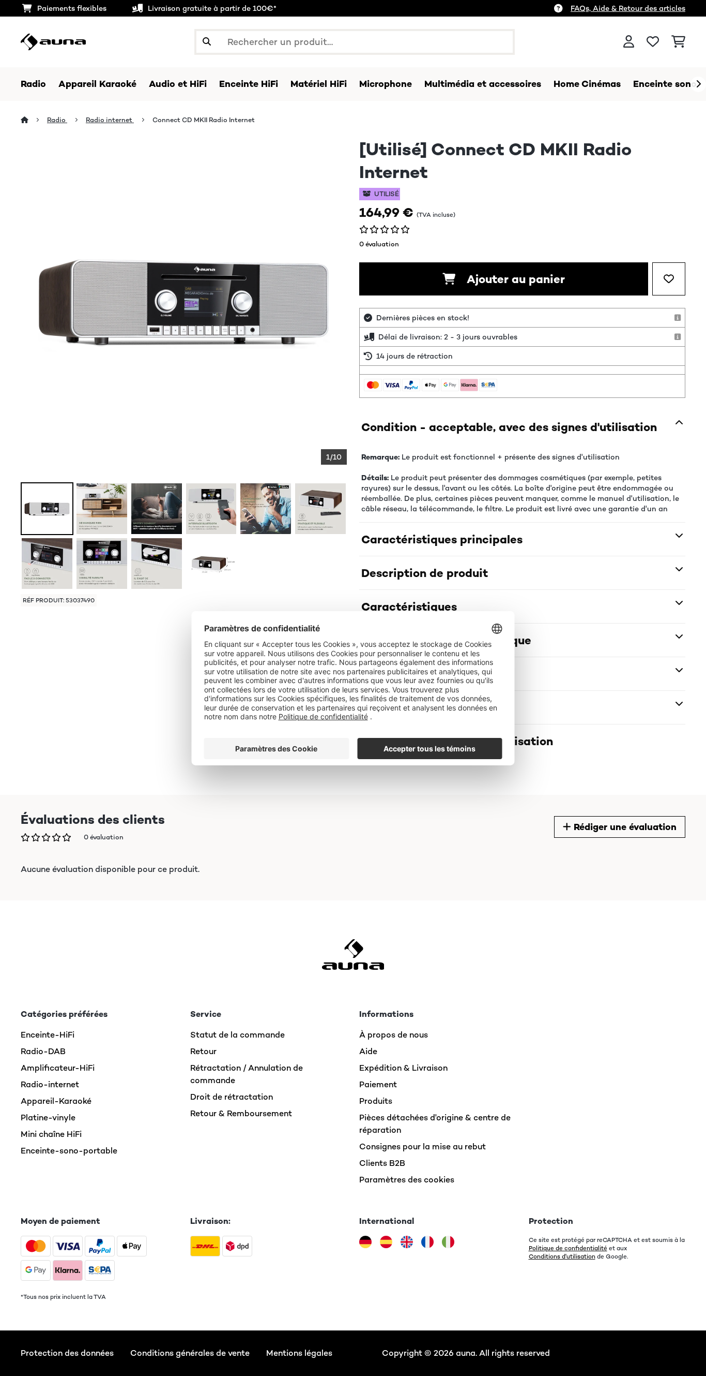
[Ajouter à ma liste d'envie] (668, 278)
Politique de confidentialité (568, 1248)
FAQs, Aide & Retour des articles (628, 8)
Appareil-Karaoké (56, 1101)
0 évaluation (379, 244)
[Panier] (678, 42)
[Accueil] (34, 119)
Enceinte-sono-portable (69, 1150)
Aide (368, 1051)
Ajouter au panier (514, 279)
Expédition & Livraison (403, 1067)
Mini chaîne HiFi (51, 1134)
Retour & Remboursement (241, 1113)
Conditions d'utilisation (562, 1256)
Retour (203, 1051)
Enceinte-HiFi (47, 1034)
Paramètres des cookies (406, 1179)
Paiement (378, 1084)
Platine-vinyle (48, 1117)
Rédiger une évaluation (624, 827)
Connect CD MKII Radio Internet (203, 119)
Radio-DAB (43, 1051)
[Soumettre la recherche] (207, 42)
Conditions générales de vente (190, 1353)
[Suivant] (698, 84)
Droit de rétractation (231, 1096)
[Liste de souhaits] (653, 42)
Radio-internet (50, 1084)
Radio (57, 119)
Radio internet (110, 119)
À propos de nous (393, 1034)
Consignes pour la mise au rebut (422, 1146)
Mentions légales (299, 1353)
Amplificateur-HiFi (58, 1067)
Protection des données (67, 1353)
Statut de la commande (237, 1034)
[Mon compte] (628, 42)
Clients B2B (382, 1163)
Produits (375, 1101)
